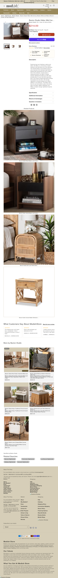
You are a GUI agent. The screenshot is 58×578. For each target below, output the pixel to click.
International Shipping (36, 485)
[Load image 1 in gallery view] (7, 46)
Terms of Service (8, 490)
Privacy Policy (7, 492)
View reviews (46, 47)
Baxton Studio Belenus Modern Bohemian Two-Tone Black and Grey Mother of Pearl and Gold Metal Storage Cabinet (41, 377)
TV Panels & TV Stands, (38, 546)
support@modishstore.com (43, 476)
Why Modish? (7, 483)
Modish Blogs (33, 492)
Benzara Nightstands (10, 459)
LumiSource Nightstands (47, 459)
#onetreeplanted (39, 472)
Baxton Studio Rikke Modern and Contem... (29, 161)
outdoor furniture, (39, 545)
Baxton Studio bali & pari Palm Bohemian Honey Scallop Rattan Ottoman (40, 411)
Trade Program (7, 488)
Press (5, 484)
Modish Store (24, 538)
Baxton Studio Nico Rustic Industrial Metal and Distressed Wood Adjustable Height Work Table (16, 377)
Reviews (6, 493)
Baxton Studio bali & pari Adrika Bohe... (29, 265)
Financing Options (35, 488)
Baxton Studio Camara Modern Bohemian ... (29, 317)
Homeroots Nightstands (28, 459)
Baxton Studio (32, 22)
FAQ (31, 481)
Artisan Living (7, 489)
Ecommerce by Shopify (35, 538)
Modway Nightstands (10, 462)
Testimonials (7, 485)
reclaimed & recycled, (9, 546)
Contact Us (47, 6)
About (5, 481)
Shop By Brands (34, 489)
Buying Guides (34, 490)
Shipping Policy (34, 484)
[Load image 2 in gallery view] (13, 46)
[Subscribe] (27, 527)
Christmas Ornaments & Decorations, (23, 546)
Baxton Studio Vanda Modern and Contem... (29, 213)
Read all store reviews (48, 324)
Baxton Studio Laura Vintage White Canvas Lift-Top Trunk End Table (15, 445)
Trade (47, 4)
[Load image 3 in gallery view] (19, 46)
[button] (4, 6)
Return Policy (33, 487)
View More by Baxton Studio (10, 453)
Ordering (32, 483)
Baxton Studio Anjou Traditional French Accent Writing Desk (16, 411)
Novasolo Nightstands (23, 462)
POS (28, 538)
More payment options (34, 42)
